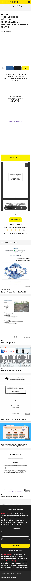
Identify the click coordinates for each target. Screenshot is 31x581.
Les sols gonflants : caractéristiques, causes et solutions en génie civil (14, 445)
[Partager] (10, 68)
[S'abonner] (25, 68)
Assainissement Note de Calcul (12, 496)
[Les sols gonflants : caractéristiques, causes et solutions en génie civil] (15, 432)
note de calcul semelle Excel (11, 371)
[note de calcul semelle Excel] (15, 357)
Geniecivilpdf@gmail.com (15, 561)
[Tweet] (17, 68)
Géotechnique (9, 442)
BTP (2, 340)
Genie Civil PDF (10, 2)
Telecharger (15, 220)
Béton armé (5, 6)
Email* (2, 538)
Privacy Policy (5, 573)
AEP (2, 289)
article (3, 442)
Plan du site (16, 575)
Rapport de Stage (17, 6)
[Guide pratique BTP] (15, 317)
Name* (2, 531)
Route (27, 6)
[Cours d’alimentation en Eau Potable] (15, 395)
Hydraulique (7, 289)
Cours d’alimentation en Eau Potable (13, 419)
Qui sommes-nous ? (16, 573)
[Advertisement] (15, 49)
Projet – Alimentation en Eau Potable (13, 292)
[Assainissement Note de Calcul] (15, 471)
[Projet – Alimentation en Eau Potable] (15, 267)
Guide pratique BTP (8, 343)
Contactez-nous (6, 575)
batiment (5, 14)
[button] (29, 2)
